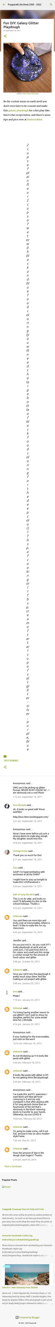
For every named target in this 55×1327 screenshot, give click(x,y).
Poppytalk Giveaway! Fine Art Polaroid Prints (23, 1209)
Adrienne (17, 969)
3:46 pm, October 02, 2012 (26, 961)
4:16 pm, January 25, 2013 (26, 1024)
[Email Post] (5, 757)
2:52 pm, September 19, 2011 (27, 908)
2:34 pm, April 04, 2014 (24, 1159)
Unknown (18, 916)
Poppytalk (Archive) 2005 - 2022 (24, 4)
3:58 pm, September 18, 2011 (27, 843)
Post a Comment (13, 1166)
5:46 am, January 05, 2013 (26, 983)
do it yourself (11, 760)
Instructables (34, 119)
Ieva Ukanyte (19, 805)
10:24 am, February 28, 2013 (27, 1118)
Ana (15, 991)
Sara (15, 867)
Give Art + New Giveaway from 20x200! (20, 1287)
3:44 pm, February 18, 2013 (26, 1062)
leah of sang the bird (23, 894)
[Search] (51, 4)
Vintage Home (20, 851)
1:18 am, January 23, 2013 (26, 1000)
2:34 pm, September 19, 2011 (27, 886)
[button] (5, 36)
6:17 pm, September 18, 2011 (27, 859)
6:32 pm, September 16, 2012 (27, 932)
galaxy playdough (18, 110)
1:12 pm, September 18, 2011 (27, 797)
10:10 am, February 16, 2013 (27, 1043)
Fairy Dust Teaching (30, 94)
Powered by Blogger (29, 1317)
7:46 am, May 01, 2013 (24, 1140)
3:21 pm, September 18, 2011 (27, 821)
